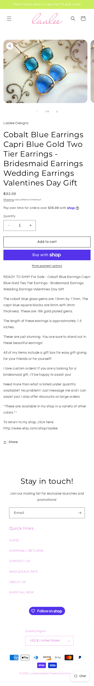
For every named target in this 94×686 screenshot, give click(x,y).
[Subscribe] (80, 512)
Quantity (9, 216)
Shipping (8, 200)
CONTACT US (19, 561)
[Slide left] (37, 111)
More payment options (47, 265)
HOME (14, 540)
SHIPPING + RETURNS (26, 550)
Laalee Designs (39, 673)
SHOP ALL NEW (21, 592)
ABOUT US (17, 582)
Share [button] (13, 442)
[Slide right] (57, 111)
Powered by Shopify (62, 673)
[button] (9, 19)
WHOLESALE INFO (23, 571)
